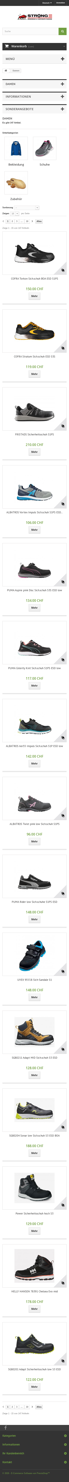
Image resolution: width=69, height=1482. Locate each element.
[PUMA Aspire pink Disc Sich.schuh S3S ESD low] (34, 565)
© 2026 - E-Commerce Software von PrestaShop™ (26, 1473)
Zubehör (16, 199)
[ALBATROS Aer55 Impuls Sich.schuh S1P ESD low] (34, 721)
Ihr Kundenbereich (13, 1453)
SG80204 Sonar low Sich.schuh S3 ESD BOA (34, 1135)
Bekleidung (16, 164)
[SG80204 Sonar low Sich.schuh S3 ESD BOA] (34, 1110)
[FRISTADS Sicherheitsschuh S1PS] (34, 409)
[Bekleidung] (16, 148)
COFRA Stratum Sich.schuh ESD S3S (34, 356)
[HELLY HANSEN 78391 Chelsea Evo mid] (34, 1266)
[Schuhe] (44, 148)
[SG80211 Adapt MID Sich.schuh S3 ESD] (34, 1032)
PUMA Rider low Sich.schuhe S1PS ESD (34, 902)
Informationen (18, 96)
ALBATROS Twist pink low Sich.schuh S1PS (35, 824)
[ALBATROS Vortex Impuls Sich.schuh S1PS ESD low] (34, 487)
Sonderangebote (20, 109)
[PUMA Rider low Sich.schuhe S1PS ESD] (34, 876)
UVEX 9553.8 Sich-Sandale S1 (34, 980)
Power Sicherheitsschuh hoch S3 (34, 1213)
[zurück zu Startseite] (6, 71)
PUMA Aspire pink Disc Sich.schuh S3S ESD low (34, 590)
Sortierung (7, 207)
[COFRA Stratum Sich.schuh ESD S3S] (34, 331)
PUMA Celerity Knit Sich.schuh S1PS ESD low (34, 668)
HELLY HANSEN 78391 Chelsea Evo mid (34, 1291)
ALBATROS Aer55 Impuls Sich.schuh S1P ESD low (34, 746)
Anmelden (60, 3)
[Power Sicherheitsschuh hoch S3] (34, 1188)
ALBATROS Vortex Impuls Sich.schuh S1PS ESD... (34, 512)
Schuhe (45, 164)
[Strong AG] (34, 14)
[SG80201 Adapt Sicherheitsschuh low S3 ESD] (34, 1344)
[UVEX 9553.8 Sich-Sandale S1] (34, 954)
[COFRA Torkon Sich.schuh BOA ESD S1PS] (34, 253)
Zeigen (5, 213)
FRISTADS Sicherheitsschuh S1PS (34, 434)
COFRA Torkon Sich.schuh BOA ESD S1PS (34, 278)
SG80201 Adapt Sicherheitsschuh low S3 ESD (34, 1369)
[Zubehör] (16, 182)
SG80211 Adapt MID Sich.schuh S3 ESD (34, 1057)
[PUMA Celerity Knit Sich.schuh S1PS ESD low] (34, 643)
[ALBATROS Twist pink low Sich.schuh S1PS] (34, 798)
